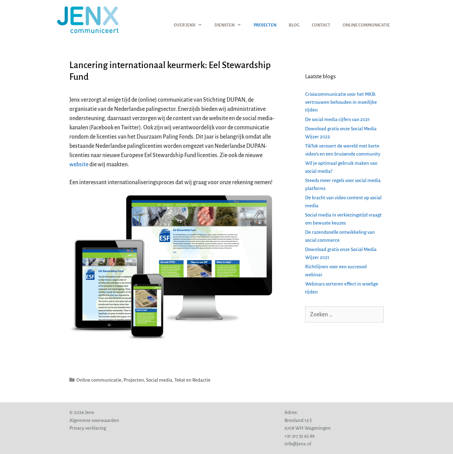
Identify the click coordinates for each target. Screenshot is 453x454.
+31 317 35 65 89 (299, 436)
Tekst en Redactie (192, 380)
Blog (294, 25)
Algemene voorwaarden (94, 420)
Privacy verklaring (87, 428)
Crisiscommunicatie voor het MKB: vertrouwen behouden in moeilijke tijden (341, 101)
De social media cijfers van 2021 (337, 119)
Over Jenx (184, 25)
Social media (159, 380)
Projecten (265, 25)
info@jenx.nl (297, 443)
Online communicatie (366, 25)
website (78, 164)
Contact (321, 25)
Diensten (224, 25)
